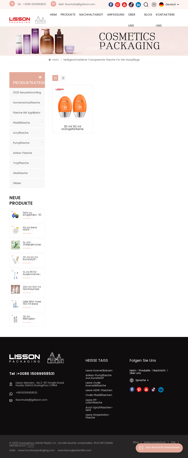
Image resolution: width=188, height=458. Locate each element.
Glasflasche (20, 173)
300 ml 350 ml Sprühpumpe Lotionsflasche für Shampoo (32, 288)
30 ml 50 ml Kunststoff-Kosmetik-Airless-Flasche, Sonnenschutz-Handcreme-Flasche (32, 258)
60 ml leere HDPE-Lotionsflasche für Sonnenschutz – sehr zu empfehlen (32, 229)
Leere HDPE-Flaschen (99, 390)
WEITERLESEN (27, 219)
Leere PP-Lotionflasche (94, 402)
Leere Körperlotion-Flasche (98, 417)
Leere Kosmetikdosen (99, 371)
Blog (148, 14)
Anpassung (115, 14)
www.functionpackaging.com (36, 450)
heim (53, 14)
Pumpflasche (21, 143)
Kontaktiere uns (165, 20)
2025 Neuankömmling (27, 92)
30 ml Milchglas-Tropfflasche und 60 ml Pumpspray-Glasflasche (31, 318)
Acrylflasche (20, 133)
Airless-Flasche (22, 153)
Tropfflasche (21, 163)
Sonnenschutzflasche (26, 103)
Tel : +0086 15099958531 (31, 4)
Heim (133, 370)
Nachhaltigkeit (91, 14)
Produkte (68, 14)
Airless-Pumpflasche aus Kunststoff (99, 377)
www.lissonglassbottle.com (74, 450)
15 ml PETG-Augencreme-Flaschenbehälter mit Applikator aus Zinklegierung (32, 273)
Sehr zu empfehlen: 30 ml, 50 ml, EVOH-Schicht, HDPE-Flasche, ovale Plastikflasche (32, 214)
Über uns (131, 20)
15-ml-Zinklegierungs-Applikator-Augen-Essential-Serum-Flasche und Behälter (32, 243)
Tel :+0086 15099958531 (32, 374)
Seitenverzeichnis (155, 442)
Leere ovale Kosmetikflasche (96, 384)
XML (173, 442)
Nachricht (159, 370)
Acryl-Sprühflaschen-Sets (99, 409)
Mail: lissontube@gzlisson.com (77, 4)
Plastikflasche (21, 123)
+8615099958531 (26, 393)
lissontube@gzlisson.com (31, 400)
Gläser (17, 183)
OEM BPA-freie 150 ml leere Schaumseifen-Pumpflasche (32, 303)
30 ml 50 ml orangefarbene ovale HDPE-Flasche (72, 128)
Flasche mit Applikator (26, 113)
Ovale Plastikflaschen (99, 395)
